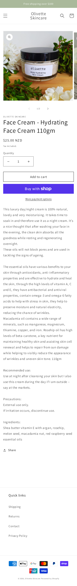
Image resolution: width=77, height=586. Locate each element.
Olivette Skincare (32, 578)
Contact (14, 526)
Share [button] (12, 450)
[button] (5, 15)
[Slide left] (29, 108)
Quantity (8, 153)
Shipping (15, 507)
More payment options (38, 199)
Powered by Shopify (50, 578)
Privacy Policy (18, 536)
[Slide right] (48, 108)
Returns (14, 516)
